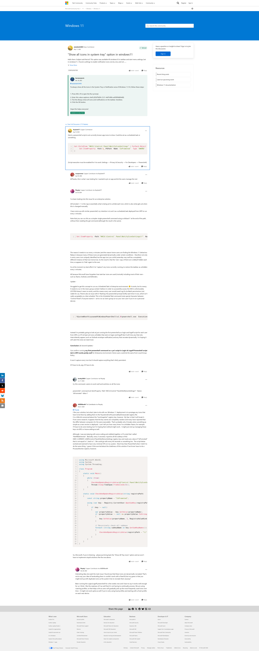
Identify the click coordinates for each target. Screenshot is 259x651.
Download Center (81, 622)
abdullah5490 (78, 47)
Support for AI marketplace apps (166, 629)
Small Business (133, 642)
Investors (187, 632)
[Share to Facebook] (133, 609)
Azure (159, 619)
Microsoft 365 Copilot (135, 639)
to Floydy (102, 378)
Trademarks (169, 648)
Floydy (77, 190)
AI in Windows (52, 635)
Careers (186, 619)
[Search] (178, 3)
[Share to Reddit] (139, 609)
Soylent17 (76, 130)
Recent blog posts (163, 74)
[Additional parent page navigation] (83, 8)
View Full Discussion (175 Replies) (77, 124)
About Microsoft (189, 622)
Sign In (190, 3)
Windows (88, 8)
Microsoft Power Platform (136, 632)
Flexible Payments (81, 642)
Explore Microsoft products (55, 639)
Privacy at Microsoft (189, 629)
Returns (79, 629)
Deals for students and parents (111, 639)
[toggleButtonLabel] (192, 8)
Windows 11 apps (53, 642)
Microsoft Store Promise (83, 639)
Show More (73, 65)
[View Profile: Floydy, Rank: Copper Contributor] (72, 191)
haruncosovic (79, 78)
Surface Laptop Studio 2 (54, 626)
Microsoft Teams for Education (111, 626)
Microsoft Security (134, 622)
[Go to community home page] (66, 3)
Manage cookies (151, 648)
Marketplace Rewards (163, 639)
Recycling (185, 648)
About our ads (193, 648)
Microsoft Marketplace (163, 635)
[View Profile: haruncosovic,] (72, 79)
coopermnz (79, 173)
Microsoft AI (132, 619)
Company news (188, 626)
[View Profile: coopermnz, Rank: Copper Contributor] (72, 175)
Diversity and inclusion (190, 635)
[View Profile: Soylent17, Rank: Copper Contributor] (70, 131)
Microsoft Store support (82, 626)
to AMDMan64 (103, 568)
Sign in (163, 54)
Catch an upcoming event (165, 80)
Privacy (143, 648)
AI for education (107, 642)
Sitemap (126, 648)
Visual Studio (161, 642)
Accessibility (188, 639)
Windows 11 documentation (166, 85)
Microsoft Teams (133, 635)
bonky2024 (81, 378)
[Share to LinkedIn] (129, 609)
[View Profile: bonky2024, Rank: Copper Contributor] (75, 380)
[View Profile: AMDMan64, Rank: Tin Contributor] (75, 405)
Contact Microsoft (134, 648)
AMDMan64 (82, 404)
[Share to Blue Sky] (143, 609)
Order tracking (80, 632)
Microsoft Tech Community (164, 632)
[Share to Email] (149, 609)
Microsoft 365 (133, 629)
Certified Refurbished (82, 635)
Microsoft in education (109, 619)
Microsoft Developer (163, 622)
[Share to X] (136, 609)
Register (183, 3)
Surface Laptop (52, 622)
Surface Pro (51, 619)
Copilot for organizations (55, 629)
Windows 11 (97, 8)
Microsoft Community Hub (72, 8)
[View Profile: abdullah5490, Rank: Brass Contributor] (70, 48)
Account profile (80, 619)
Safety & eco (177, 648)
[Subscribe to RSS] (146, 609)
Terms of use (161, 648)
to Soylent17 (100, 173)
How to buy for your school (110, 632)
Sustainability (188, 642)
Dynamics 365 (133, 626)
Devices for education (109, 622)
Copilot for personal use (54, 632)
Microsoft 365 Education (110, 629)
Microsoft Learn (161, 626)
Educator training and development (112, 635)
